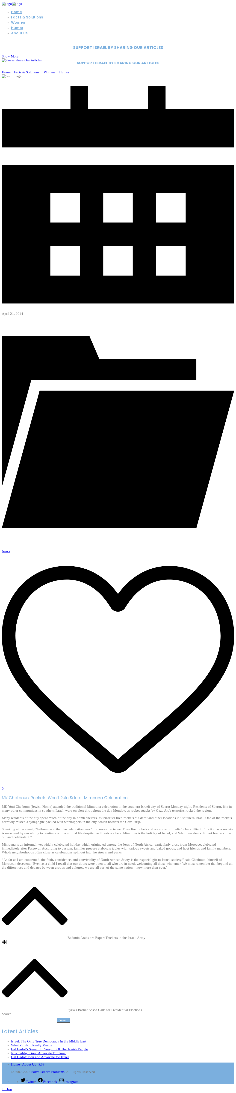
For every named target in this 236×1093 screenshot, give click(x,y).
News (6, 551)
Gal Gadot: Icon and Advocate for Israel (40, 1057)
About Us (29, 1064)
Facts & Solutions (26, 72)
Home (6, 72)
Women (49, 72)
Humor (64, 72)
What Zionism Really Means (31, 1045)
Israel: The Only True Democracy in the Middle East (48, 1041)
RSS (41, 1064)
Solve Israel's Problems (48, 1072)
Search (7, 1014)
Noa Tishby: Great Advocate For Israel (38, 1053)
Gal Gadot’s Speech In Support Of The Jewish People (49, 1049)
